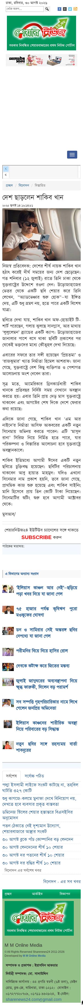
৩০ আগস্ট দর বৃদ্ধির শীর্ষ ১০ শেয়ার (31, 863)
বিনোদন (24, 185)
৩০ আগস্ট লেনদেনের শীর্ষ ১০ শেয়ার (32, 847)
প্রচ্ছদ (9, 185)
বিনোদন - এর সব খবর (62, 882)
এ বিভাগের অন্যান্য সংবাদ (22, 573)
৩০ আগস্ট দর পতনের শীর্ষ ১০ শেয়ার (33, 855)
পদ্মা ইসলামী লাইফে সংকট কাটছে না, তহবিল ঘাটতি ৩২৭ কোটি (40, 788)
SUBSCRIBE (37, 537)
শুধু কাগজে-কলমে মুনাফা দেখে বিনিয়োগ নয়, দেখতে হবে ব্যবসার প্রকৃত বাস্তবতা (39, 802)
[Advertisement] (41, 110)
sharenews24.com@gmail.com (34, 999)
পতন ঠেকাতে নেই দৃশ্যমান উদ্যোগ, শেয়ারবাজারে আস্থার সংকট (31, 829)
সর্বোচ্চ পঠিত (34, 776)
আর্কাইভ (37, 894)
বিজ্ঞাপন (65, 894)
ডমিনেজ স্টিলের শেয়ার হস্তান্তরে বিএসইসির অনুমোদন (37, 815)
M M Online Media (34, 955)
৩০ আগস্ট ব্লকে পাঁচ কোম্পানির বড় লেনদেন (37, 839)
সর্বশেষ (11, 776)
